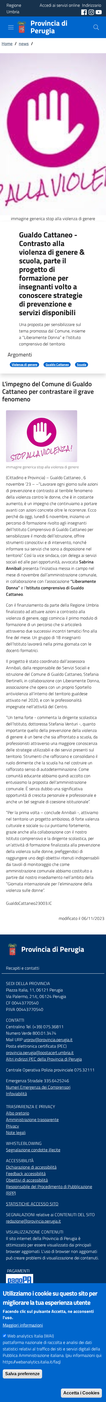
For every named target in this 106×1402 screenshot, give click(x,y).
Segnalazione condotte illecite (33, 1150)
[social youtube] (98, 11)
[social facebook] (85, 11)
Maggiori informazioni (23, 1325)
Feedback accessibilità (26, 1173)
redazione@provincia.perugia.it (33, 1221)
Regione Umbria (14, 8)
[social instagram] (92, 11)
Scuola (81, 364)
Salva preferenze (22, 1373)
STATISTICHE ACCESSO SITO (32, 1204)
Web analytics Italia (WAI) (30, 1336)
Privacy (12, 1126)
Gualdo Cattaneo (57, 364)
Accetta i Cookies (81, 1393)
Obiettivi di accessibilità (27, 1180)
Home (7, 43)
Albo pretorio (17, 1113)
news (24, 43)
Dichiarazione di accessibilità (31, 1167)
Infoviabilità (16, 1093)
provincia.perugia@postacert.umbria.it (40, 1052)
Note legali (16, 1132)
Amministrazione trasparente (32, 1119)
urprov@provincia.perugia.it (48, 1039)
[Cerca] (96, 27)
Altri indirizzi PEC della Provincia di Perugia (44, 1059)
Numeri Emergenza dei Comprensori (38, 1087)
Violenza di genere (24, 364)
